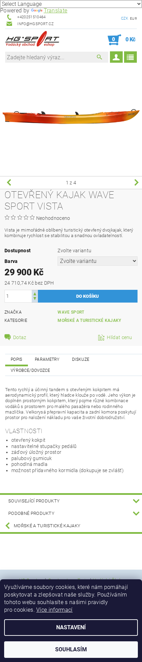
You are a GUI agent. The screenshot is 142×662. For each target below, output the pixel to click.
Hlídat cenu (119, 337)
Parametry (47, 359)
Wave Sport (71, 312)
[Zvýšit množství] (35, 293)
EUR (133, 18)
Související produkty (34, 500)
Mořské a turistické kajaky (89, 320)
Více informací (54, 610)
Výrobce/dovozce (30, 370)
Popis (16, 359)
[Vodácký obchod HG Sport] (32, 40)
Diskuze (80, 359)
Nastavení (71, 627)
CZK (125, 18)
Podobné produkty (31, 513)
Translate (56, 10)
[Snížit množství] (35, 299)
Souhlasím (71, 649)
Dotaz (20, 337)
